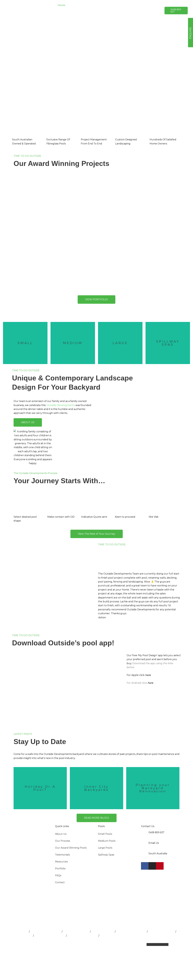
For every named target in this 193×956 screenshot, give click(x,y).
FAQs (58, 875)
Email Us (154, 843)
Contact (60, 882)
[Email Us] (145, 845)
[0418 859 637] (145, 834)
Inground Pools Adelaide (131, 931)
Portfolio (60, 868)
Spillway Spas (106, 854)
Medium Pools (106, 840)
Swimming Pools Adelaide (49, 935)
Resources (61, 861)
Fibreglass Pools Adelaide (82, 935)
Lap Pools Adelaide (102, 931)
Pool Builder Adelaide (76, 931)
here (148, 675)
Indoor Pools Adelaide (161, 931)
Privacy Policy (89, 944)
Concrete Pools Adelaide (115, 935)
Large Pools (105, 847)
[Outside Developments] (28, 10)
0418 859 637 (156, 832)
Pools (101, 826)
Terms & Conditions (111, 944)
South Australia (158, 853)
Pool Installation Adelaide (45, 931)
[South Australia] (145, 855)
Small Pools (105, 833)
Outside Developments (61, 405)
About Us (60, 833)
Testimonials (62, 854)
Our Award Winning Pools (71, 847)
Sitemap (130, 944)
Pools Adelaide (19, 931)
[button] (88, 5)
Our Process (62, 840)
